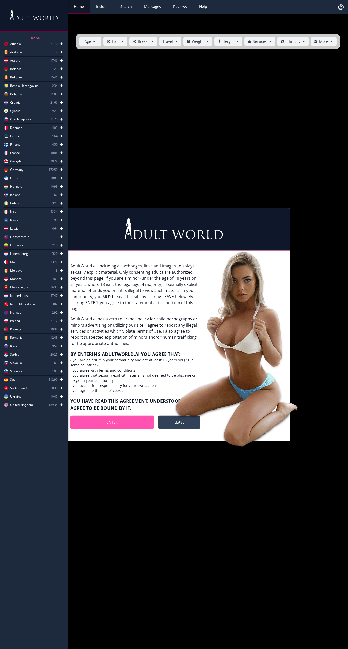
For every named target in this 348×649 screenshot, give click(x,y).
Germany (16, 170)
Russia (14, 346)
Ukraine (15, 396)
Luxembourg (19, 254)
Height (228, 41)
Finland (15, 145)
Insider (102, 6)
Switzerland (18, 388)
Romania (16, 338)
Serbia (14, 354)
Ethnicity (293, 41)
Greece (15, 178)
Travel (168, 41)
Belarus (15, 69)
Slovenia (16, 371)
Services (260, 41)
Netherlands (19, 296)
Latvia (14, 229)
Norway (15, 313)
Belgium (16, 77)
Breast (143, 41)
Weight (198, 41)
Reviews (180, 6)
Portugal (16, 329)
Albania (15, 44)
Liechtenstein (19, 237)
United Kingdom (21, 405)
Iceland (15, 195)
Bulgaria (16, 94)
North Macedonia (22, 304)
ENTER (112, 421)
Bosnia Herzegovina (24, 86)
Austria (15, 61)
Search (126, 6)
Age (88, 41)
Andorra (16, 52)
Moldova (16, 271)
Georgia (16, 161)
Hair (115, 41)
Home (79, 6)
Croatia (15, 103)
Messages (152, 6)
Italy (13, 212)
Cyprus (15, 111)
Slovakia (16, 363)
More (323, 41)
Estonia (15, 136)
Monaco (16, 279)
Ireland (15, 203)
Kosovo (15, 220)
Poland (15, 321)
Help (203, 6)
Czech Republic (21, 119)
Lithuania (16, 245)
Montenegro (19, 287)
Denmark (16, 128)
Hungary (16, 187)
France (15, 153)
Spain (14, 380)
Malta (14, 262)
